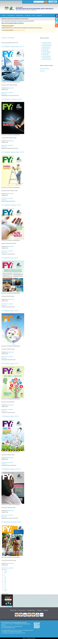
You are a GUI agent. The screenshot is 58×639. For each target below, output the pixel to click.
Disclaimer (39, 610)
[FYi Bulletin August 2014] (13, 223)
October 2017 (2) (46, 44)
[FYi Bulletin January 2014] (13, 540)
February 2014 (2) (46, 56)
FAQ (34, 15)
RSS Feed (42, 71)
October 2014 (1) (46, 51)
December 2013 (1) (46, 59)
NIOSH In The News (19, 22)
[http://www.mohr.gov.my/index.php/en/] (29, 614)
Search (45, 1)
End (5, 590)
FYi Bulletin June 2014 (10, 310)
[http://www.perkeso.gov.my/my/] (37, 614)
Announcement (19, 15)
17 (5, 587)
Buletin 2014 (10, 88)
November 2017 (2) (46, 42)
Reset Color (8, 599)
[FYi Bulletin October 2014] (13, 118)
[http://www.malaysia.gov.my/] (17, 614)
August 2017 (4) (46, 47)
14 (5, 583)
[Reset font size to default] (8, 604)
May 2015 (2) (45, 50)
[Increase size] (6, 604)
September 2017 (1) (47, 45)
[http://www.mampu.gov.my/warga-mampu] (41, 614)
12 (5, 580)
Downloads (27, 15)
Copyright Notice (31, 610)
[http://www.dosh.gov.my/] (33, 614)
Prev (6, 572)
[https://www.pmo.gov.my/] (21, 614)
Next (6, 589)
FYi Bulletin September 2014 (13, 152)
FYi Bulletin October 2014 (12, 99)
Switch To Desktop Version (29, 638)
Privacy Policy (13, 610)
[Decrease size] (10, 604)
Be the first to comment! (7, 92)
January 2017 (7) (46, 48)
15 (5, 584)
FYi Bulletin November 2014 (13, 46)
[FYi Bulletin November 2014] (13, 65)
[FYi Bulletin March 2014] (13, 487)
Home (4, 15)
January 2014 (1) (46, 57)
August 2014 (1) (46, 53)
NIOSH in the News (44, 68)
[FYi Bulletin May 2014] (13, 382)
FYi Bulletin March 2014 (11, 469)
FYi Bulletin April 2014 (10, 416)
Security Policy (21, 610)
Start (6, 571)
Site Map (46, 610)
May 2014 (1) (45, 54)
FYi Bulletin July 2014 (10, 258)
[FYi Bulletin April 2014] (13, 434)
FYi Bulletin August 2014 (11, 205)
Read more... (4, 94)
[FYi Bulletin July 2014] (13, 276)
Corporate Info (10, 15)
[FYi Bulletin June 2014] (13, 329)
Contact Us (39, 15)
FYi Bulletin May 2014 (10, 363)
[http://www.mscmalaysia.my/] (25, 614)
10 (5, 577)
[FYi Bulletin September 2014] (13, 170)
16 (5, 586)
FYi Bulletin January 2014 (11, 522)
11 (5, 578)
